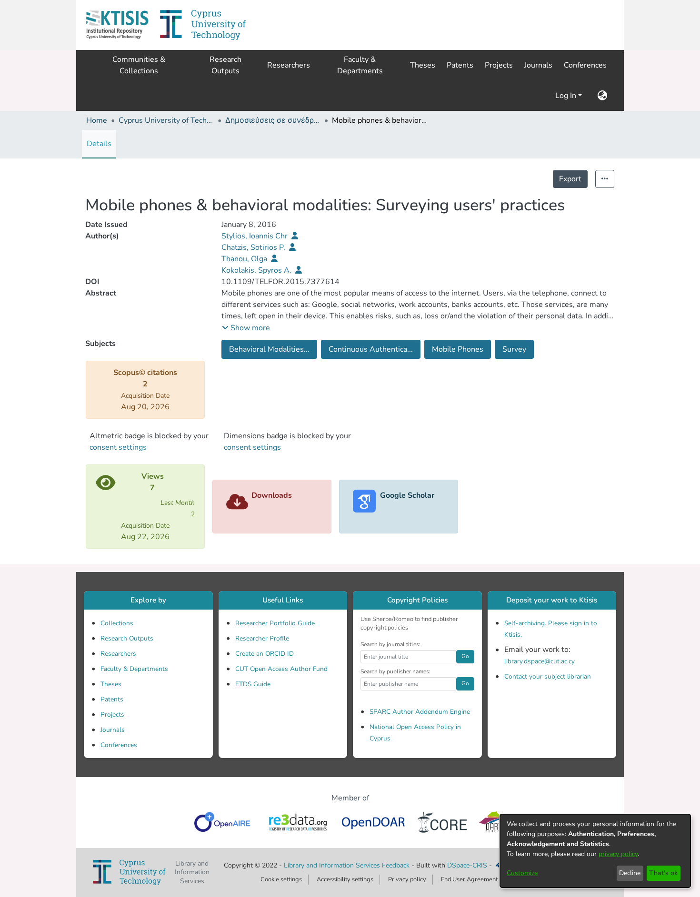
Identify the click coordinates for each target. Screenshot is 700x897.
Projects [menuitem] (499, 65)
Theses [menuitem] (422, 65)
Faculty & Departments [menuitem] (360, 65)
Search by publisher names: (395, 671)
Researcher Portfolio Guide (275, 623)
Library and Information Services (333, 865)
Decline (629, 872)
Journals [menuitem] (538, 65)
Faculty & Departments (134, 668)
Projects (112, 714)
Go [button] (465, 656)
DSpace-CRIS (467, 865)
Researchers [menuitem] (288, 65)
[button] (117, 25)
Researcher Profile (262, 638)
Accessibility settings (345, 879)
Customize (522, 872)
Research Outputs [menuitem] (225, 65)
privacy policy (618, 853)
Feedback (396, 865)
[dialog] (595, 850)
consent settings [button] (118, 447)
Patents (111, 699)
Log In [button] (566, 95)
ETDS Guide (252, 684)
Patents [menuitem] (460, 65)
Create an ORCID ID (264, 653)
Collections (116, 623)
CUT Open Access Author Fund (281, 668)
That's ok (663, 872)
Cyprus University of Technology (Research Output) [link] (166, 120)
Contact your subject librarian (547, 676)
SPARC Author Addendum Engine (420, 711)
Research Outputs (126, 638)
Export (570, 179)
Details (99, 143)
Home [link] (96, 120)
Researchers (118, 653)
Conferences (118, 744)
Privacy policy (407, 879)
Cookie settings (281, 879)
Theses (110, 684)
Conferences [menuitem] (585, 65)
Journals (112, 729)
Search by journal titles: (390, 644)
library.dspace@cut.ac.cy (539, 661)
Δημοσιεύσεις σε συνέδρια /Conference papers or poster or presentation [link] (272, 120)
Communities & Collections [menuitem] (138, 65)
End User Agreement (469, 879)
